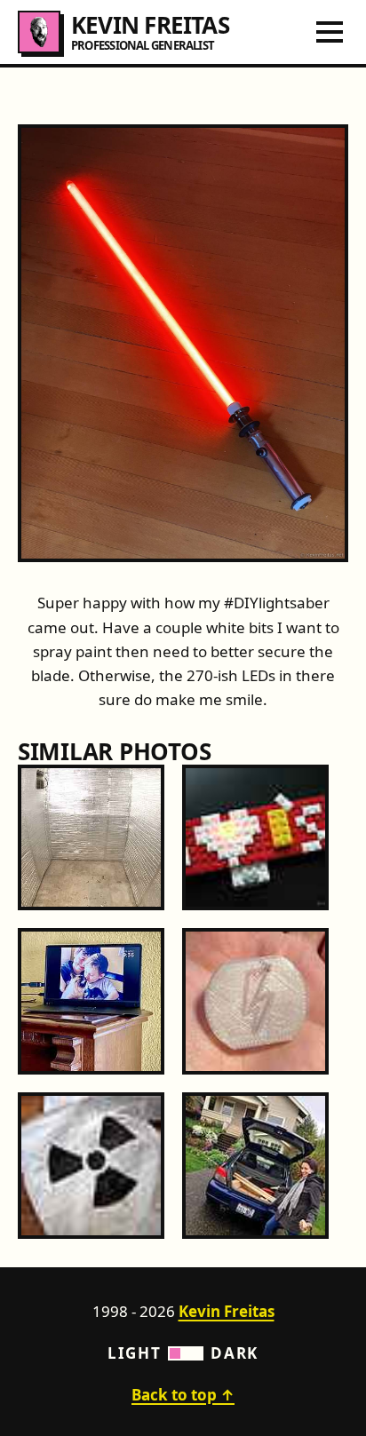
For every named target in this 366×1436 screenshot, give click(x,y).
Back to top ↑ (183, 1394)
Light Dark (183, 1353)
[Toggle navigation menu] (329, 32)
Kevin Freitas (226, 1311)
